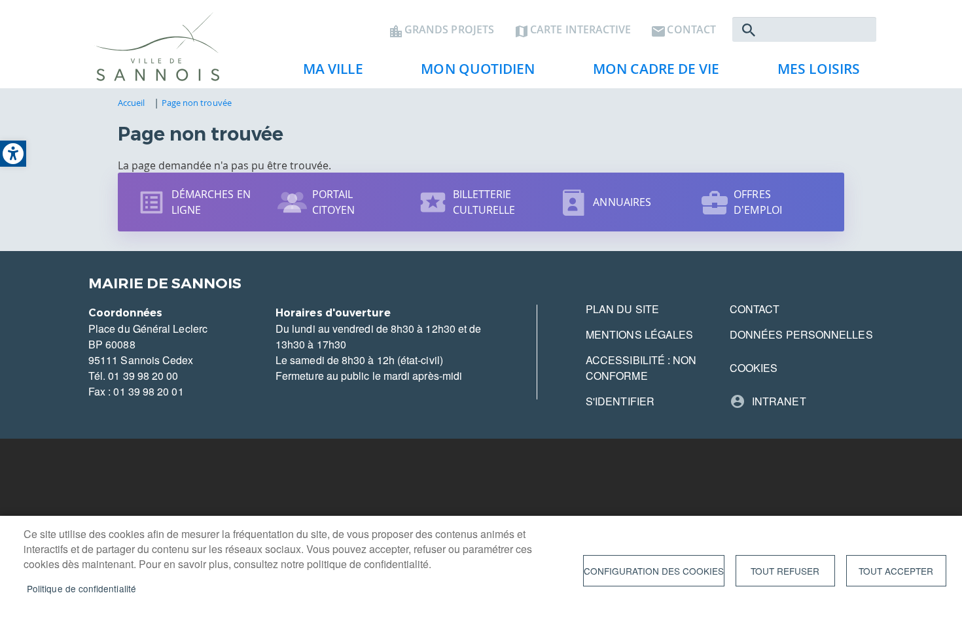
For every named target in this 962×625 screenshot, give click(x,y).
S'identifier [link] (620, 401)
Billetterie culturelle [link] (484, 202)
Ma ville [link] (326, 72)
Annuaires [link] (622, 202)
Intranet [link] (779, 401)
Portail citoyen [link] (333, 202)
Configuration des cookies (654, 570)
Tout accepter (896, 570)
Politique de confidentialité (81, 588)
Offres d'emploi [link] (758, 202)
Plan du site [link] (622, 308)
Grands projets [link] (449, 30)
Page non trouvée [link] (197, 103)
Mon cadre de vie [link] (649, 72)
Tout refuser (785, 570)
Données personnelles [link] (801, 334)
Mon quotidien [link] (471, 72)
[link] (13, 154)
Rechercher (749, 30)
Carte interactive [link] (580, 30)
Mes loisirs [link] (812, 72)
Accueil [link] (131, 103)
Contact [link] (691, 30)
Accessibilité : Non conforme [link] (641, 367)
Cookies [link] (754, 367)
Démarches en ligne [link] (211, 202)
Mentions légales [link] (639, 334)
